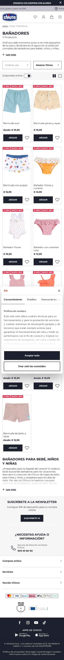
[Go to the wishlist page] (35, 17)
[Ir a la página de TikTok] (44, 623)
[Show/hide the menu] (60, 17)
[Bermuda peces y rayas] (47, 102)
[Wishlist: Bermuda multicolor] (57, 385)
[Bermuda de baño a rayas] (17, 412)
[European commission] (38, 607)
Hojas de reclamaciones (43, 654)
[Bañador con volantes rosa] (47, 226)
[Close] (60, 2)
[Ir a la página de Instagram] (28, 623)
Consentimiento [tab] (13, 299)
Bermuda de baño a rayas (14, 435)
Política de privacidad (13, 652)
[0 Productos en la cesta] (51, 17)
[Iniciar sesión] (43, 17)
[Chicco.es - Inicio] (9, 17)
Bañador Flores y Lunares (43, 187)
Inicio (5, 26)
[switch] (27, 76)
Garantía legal (44, 652)
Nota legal (31, 652)
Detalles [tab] (31, 299)
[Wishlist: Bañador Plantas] (26, 385)
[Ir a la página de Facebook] (20, 623)
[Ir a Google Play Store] (22, 635)
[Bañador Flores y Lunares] (47, 164)
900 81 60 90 (25, 550)
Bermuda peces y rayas (47, 123)
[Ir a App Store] (42, 635)
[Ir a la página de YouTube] (36, 623)
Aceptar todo (32, 355)
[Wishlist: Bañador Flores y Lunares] (57, 199)
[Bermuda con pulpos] (17, 164)
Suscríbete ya (32, 518)
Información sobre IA (19, 654)
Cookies (56, 652)
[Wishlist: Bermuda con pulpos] (26, 199)
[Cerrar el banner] (59, 291)
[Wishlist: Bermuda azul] (26, 137)
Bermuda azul (11, 123)
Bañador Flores (12, 247)
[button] (16, 65)
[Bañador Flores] (17, 226)
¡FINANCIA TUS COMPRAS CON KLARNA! (32, 3)
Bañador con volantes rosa (46, 249)
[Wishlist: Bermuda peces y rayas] (57, 137)
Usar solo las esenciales (32, 366)
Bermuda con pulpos (15, 185)
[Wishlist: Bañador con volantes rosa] (57, 261)
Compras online (11, 560)
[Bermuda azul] (17, 102)
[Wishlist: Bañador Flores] (26, 261)
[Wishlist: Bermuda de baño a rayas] (26, 448)
